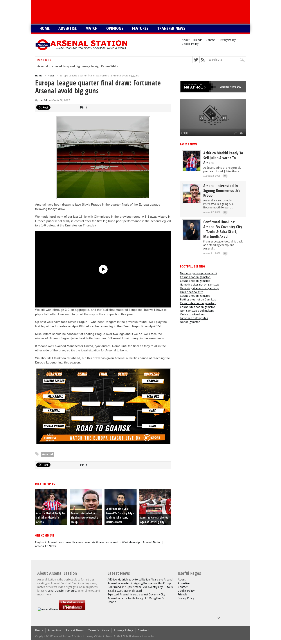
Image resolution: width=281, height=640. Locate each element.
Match (91, 28)
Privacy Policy (227, 40)
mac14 (43, 100)
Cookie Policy (190, 44)
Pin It (83, 107)
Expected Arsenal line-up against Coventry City (136, 594)
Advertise (67, 28)
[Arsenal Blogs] (72, 609)
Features (140, 28)
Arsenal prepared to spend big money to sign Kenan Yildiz (77, 66)
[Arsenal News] (48, 609)
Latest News (188, 144)
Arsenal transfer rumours (60, 591)
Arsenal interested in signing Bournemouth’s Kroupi (84, 517)
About (185, 40)
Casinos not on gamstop (195, 277)
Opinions (114, 28)
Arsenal (47, 454)
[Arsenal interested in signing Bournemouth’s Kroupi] (191, 202)
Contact (210, 40)
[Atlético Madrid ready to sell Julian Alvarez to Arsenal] (191, 170)
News (51, 75)
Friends (197, 40)
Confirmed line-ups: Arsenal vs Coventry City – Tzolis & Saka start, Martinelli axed (222, 229)
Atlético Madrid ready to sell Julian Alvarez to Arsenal (50, 517)
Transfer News (171, 28)
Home (45, 28)
